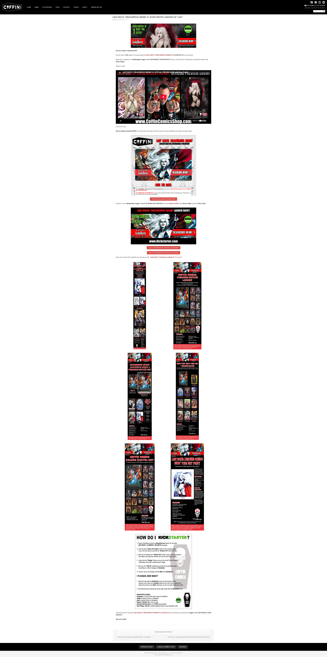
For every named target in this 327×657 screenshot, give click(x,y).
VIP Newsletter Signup (316, 5)
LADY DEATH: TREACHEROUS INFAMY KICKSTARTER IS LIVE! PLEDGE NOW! (188, 637)
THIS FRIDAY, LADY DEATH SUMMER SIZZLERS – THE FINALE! (134, 637)
